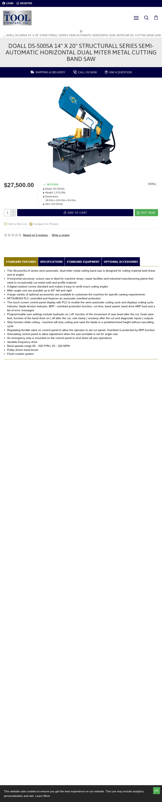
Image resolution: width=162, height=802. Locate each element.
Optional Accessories (121, 262)
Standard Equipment (83, 262)
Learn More (42, 795)
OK (156, 790)
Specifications (51, 262)
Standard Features (21, 262)
